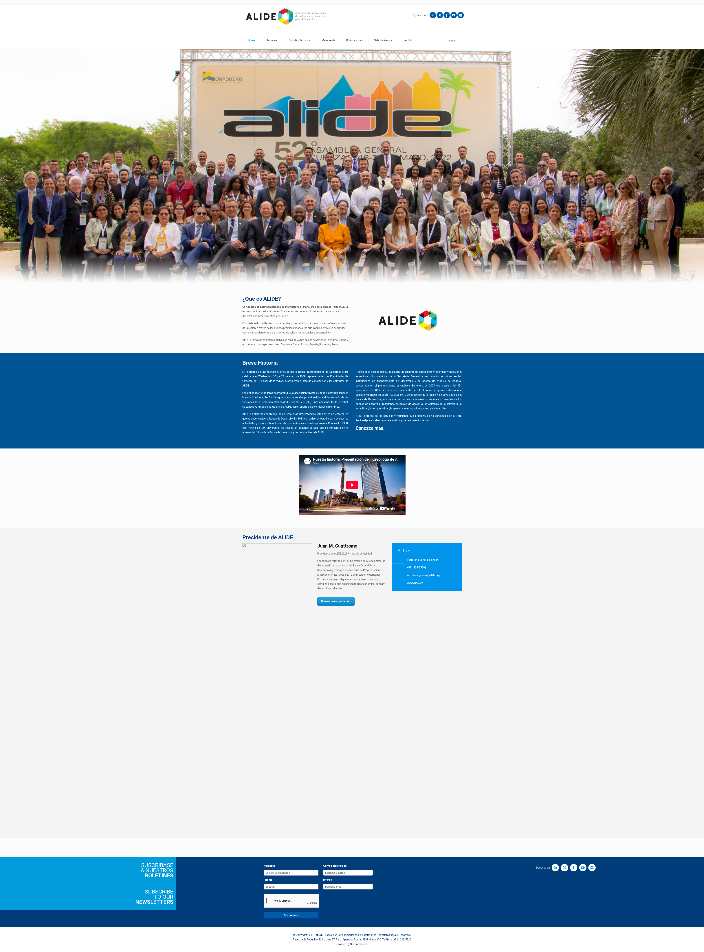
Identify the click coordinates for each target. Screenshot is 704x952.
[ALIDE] (286, 16)
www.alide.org (415, 582)
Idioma (451, 40)
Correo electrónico (335, 865)
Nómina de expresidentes (336, 601)
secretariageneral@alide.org (423, 575)
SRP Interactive (359, 944)
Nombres (269, 865)
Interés (327, 879)
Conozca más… (372, 428)
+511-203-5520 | (416, 567)
